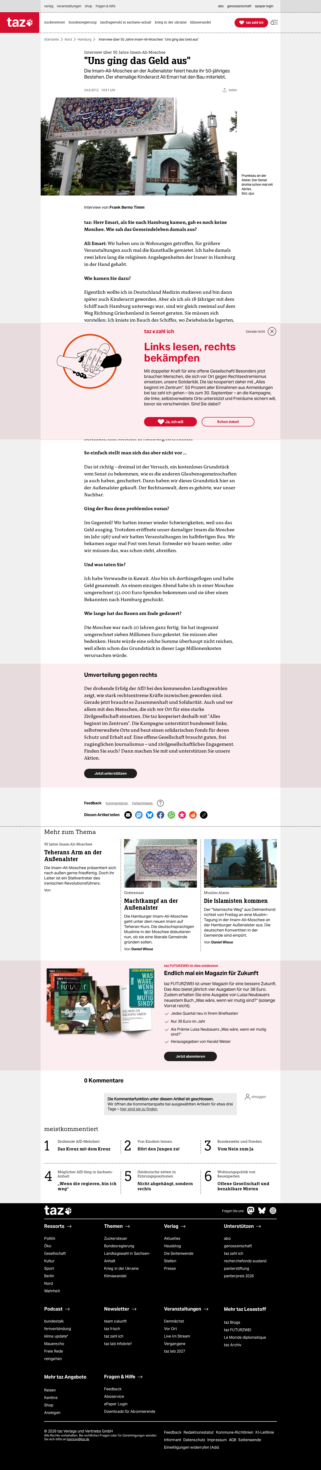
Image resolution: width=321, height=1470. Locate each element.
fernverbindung (57, 1328)
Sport (49, 1268)
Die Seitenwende (178, 1253)
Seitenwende (249, 1439)
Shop (48, 1405)
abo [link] (221, 6)
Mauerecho (54, 1343)
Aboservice (114, 1396)
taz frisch (112, 1328)
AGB (233, 1439)
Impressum (217, 1439)
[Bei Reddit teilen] (193, 815)
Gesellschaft (55, 1253)
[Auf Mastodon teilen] (139, 815)
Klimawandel (115, 1276)
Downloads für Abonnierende (130, 1411)
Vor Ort (170, 1328)
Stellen (170, 1261)
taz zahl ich (233, 1253)
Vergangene (174, 1343)
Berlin (49, 1276)
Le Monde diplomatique (245, 1337)
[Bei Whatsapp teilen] (171, 815)
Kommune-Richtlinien (235, 1432)
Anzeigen (52, 1412)
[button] (274, 23)
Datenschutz (194, 1439)
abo (227, 1238)
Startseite (51, 39)
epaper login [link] (264, 6)
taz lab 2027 (174, 1351)
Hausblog (172, 1246)
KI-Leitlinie (264, 1432)
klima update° (56, 1336)
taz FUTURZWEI (237, 1329)
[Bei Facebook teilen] (160, 815)
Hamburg (84, 39)
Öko (47, 1246)
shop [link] (88, 6)
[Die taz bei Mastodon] (251, 1213)
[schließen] (272, 331)
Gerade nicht (255, 331)
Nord (68, 39)
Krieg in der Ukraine (121, 1268)
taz (58, 1211)
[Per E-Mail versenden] (128, 815)
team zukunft (115, 1321)
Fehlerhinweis (142, 803)
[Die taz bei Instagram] (273, 1213)
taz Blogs (232, 1322)
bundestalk (54, 1321)
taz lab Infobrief (118, 1343)
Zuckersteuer (115, 1238)
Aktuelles (172, 1238)
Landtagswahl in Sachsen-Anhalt (127, 1257)
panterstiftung (236, 1268)
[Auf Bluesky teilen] (149, 815)
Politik (49, 1238)
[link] (55, 22)
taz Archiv (232, 1344)
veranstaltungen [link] (69, 6)
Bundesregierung (119, 1246)
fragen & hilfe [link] (105, 6)
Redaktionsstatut (199, 1432)
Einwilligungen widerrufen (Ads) (191, 1447)
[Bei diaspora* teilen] (182, 815)
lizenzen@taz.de (78, 1439)
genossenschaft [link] (239, 6)
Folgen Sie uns (233, 1211)
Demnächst (174, 1321)
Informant (173, 1439)
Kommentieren (117, 803)
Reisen (50, 1390)
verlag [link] (48, 6)
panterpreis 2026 (239, 1276)
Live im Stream (177, 1336)
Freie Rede (53, 1351)
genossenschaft (238, 1246)
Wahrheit (52, 1291)
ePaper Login (116, 1404)
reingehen (53, 1358)
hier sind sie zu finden (138, 1109)
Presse (170, 1268)
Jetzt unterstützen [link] (110, 773)
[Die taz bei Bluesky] (262, 1213)
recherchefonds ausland (245, 1261)
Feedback (112, 1389)
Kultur (49, 1261)
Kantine (51, 1397)
